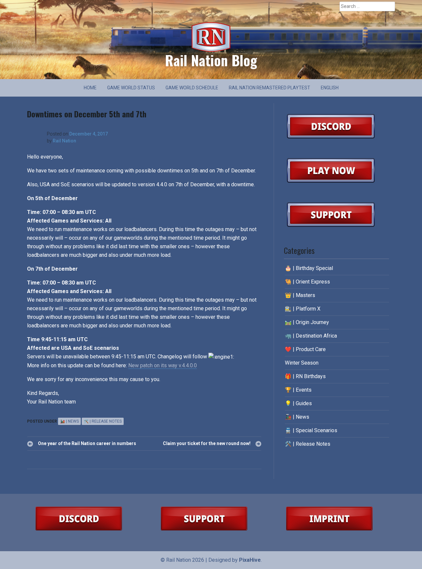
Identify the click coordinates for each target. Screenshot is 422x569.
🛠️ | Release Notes (103, 421)
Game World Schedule (192, 87)
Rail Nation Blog (211, 60)
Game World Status (131, 87)
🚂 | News (69, 421)
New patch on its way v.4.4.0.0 (162, 365)
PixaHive (250, 560)
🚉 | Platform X (302, 309)
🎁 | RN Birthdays (305, 376)
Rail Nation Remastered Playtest (269, 87)
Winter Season (301, 363)
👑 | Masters (300, 295)
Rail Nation (64, 140)
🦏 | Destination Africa (311, 336)
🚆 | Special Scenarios (311, 430)
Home (90, 87)
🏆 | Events (298, 390)
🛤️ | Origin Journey (307, 322)
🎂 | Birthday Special (309, 268)
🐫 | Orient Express (307, 282)
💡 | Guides (298, 403)
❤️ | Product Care (305, 349)
